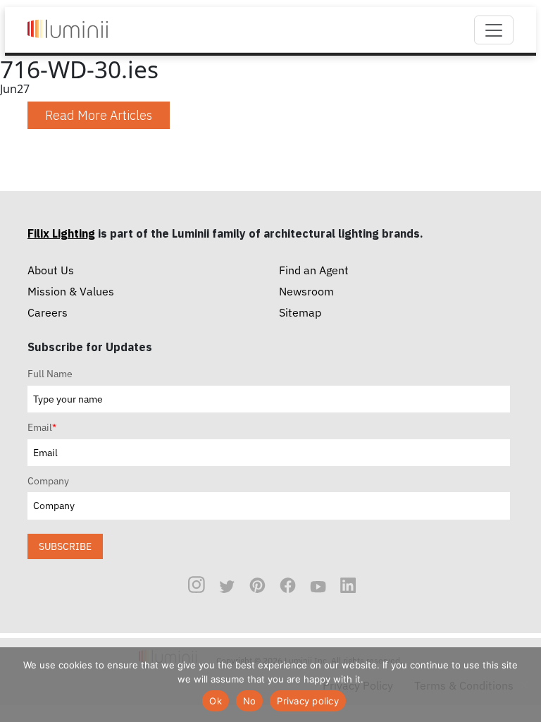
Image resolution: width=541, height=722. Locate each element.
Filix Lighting (61, 233)
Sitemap (300, 312)
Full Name (50, 373)
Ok (215, 700)
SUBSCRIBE (65, 546)
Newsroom (306, 291)
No (249, 700)
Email (41, 427)
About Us (50, 270)
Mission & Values (70, 291)
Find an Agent (314, 270)
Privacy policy (308, 700)
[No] (523, 685)
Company (48, 481)
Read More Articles (98, 115)
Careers (47, 312)
